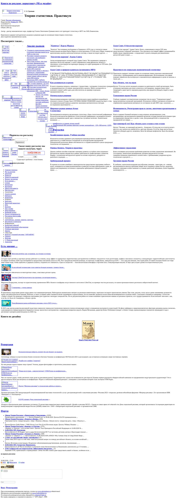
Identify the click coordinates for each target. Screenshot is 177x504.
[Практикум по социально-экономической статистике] (7, 63)
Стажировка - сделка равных (22, 287)
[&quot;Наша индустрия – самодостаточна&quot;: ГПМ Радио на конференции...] (9, 375)
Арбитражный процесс (60, 161)
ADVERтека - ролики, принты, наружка (19, 220)
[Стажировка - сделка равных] (6, 291)
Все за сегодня (10, 172)
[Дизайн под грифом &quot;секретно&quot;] (9, 361)
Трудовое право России (123, 161)
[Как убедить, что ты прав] (14, 76)
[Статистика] (32, 111)
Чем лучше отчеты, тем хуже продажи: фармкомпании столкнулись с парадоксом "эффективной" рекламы (37, 64)
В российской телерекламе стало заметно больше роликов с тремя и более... (38, 267)
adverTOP (8, 173)
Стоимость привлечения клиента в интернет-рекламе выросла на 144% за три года (38, 52)
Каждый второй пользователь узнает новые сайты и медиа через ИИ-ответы (37, 76)
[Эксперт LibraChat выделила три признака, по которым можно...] (6, 281)
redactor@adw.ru (40, 495)
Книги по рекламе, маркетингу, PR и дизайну (26, 3)
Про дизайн (9, 209)
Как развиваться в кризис (61, 83)
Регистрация (11, 488)
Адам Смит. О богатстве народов (128, 46)
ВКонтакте (13, 462)
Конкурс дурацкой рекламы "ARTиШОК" (19, 234)
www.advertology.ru (44, 491)
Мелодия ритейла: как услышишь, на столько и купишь (31, 254)
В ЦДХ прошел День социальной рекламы (33, 399)
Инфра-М (14, 22)
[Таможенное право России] (24, 89)
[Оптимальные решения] (7, 100)
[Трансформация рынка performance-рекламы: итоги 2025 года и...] (6, 306)
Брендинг (8, 201)
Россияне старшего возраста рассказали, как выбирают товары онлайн (37, 57)
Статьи (7, 183)
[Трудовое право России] (14, 154)
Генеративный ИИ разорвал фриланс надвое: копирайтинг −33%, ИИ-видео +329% (82, 125)
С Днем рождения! (11, 240)
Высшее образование (13, 20)
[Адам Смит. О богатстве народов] (5, 52)
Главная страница (11, 170)
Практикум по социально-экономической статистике (137, 70)
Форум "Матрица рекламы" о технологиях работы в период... (40, 386)
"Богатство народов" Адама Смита (66, 57)
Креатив (8, 207)
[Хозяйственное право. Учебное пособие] (51, 132)
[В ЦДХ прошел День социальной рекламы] (6, 402)
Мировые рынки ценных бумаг (64, 108)
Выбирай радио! (10, 212)
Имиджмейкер (10, 210)
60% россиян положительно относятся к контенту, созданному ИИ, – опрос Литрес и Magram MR (38, 90)
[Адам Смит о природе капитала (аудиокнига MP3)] (6, 80)
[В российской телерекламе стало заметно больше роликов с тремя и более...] (6, 270)
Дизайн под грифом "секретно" (30, 361)
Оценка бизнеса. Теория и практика (66, 148)
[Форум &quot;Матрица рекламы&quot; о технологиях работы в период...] (9, 390)
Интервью (8, 186)
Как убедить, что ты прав (124, 83)
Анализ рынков (35, 46)
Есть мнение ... (10, 181)
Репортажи (9, 185)
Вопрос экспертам (11, 179)
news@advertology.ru (39, 493)
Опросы (8, 236)
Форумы (8, 238)
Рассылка (58, 129)
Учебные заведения (12, 229)
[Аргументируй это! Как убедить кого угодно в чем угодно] (42, 121)
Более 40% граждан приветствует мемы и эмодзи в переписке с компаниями (37, 70)
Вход (3, 488)
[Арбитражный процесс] (7, 165)
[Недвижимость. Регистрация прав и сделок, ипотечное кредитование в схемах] (16, 107)
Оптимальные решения (60, 95)
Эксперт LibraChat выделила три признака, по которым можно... (34, 277)
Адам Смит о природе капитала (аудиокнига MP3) (72, 70)
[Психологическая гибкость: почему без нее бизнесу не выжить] (6, 355)
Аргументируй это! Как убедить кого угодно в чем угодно (139, 124)
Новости (8, 175)
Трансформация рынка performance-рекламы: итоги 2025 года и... (34, 303)
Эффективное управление (124, 148)
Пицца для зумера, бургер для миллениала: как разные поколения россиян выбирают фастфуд (42, 99)
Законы (7, 231)
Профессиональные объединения (16, 227)
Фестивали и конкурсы (13, 221)
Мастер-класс (9, 190)
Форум (4, 411)
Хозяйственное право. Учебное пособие (67, 135)
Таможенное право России (125, 95)
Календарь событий (12, 225)
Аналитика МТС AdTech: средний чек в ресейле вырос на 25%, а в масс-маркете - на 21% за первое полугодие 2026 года (38, 82)
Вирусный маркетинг (12, 203)
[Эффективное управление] (7, 139)
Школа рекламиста (11, 188)
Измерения (9, 197)
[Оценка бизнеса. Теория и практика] (5, 156)
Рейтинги (8, 196)
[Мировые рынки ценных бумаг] (23, 116)
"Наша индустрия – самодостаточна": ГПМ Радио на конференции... (42, 371)
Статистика (55, 111)
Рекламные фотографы (13, 216)
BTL (6, 205)
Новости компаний (11, 177)
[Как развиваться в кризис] (15, 87)
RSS (4, 462)
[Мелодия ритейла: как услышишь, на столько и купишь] (6, 257)
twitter (22, 462)
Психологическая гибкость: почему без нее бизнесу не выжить (40, 352)
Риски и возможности (12, 214)
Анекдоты (8, 242)
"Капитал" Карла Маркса (62, 46)
